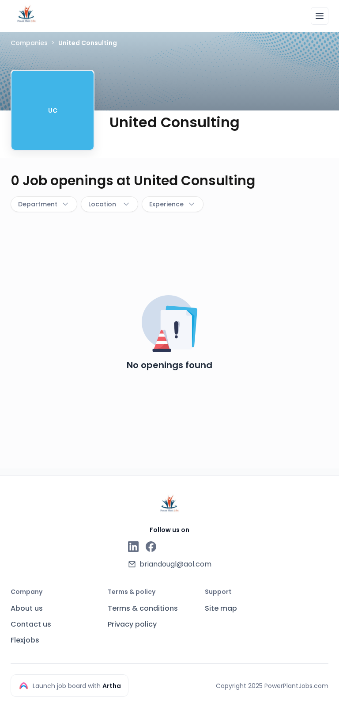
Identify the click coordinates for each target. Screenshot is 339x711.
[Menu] (319, 16)
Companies (29, 42)
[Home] (26, 14)
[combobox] (44, 204)
